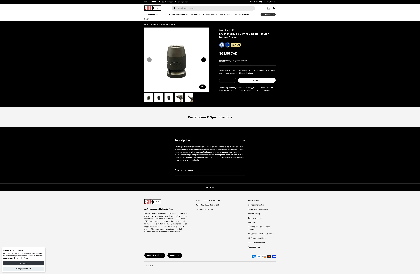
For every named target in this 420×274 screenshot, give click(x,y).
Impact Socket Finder (256, 242)
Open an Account (255, 218)
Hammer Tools (208, 14)
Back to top (210, 187)
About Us (252, 222)
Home (146, 24)
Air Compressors (151, 14)
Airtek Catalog (254, 214)
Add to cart (257, 80)
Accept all (23, 263)
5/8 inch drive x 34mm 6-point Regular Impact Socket (163, 24)
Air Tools (194, 14)
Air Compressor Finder (257, 238)
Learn (146, 19)
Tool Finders (225, 14)
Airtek (151, 266)
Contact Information (256, 205)
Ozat (221, 30)
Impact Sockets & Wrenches (174, 14)
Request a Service (242, 14)
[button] (274, 8)
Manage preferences (23, 269)
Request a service (255, 247)
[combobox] (213, 8)
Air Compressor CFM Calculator (261, 234)
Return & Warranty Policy (258, 209)
